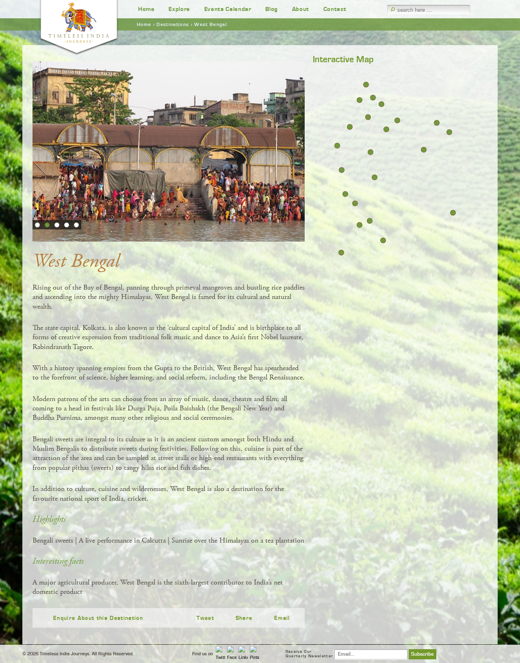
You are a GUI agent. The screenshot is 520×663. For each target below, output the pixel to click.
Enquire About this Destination (98, 618)
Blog (271, 9)
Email (282, 618)
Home (146, 9)
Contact (335, 9)
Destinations (172, 24)
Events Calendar (227, 9)
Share (244, 618)
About (300, 9)
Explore (179, 9)
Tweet (205, 618)
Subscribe (422, 654)
